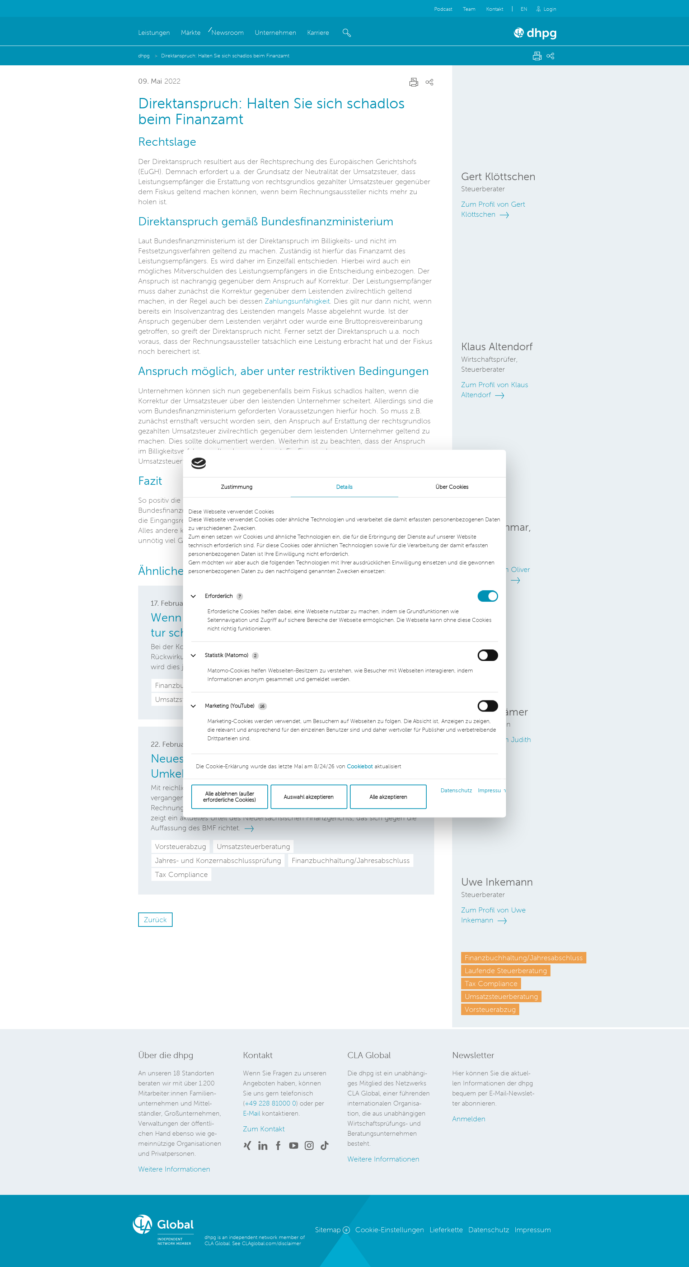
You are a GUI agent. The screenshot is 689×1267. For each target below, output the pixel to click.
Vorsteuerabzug (490, 1009)
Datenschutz (456, 791)
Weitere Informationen (174, 1169)
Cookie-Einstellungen (389, 1230)
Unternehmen (275, 32)
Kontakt (494, 9)
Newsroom (227, 32)
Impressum (492, 791)
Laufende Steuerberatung (506, 971)
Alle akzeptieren (388, 797)
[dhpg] (535, 37)
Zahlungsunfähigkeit (297, 301)
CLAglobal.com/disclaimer (271, 1243)
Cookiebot (360, 766)
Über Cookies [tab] (452, 487)
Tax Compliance (491, 983)
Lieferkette (446, 1230)
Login (550, 9)
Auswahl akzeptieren (309, 797)
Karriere (318, 32)
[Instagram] (309, 1147)
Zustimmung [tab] (237, 487)
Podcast (443, 9)
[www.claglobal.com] (169, 1231)
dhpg (144, 55)
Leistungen (154, 32)
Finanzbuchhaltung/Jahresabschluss (524, 958)
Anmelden (469, 1119)
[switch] (488, 655)
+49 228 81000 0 (270, 1103)
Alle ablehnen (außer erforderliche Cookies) (229, 797)
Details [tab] (344, 487)
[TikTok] (324, 1147)
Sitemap (328, 1230)
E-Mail (251, 1113)
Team (469, 9)
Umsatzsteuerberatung (501, 996)
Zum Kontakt (264, 1129)
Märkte (191, 32)
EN (524, 9)
